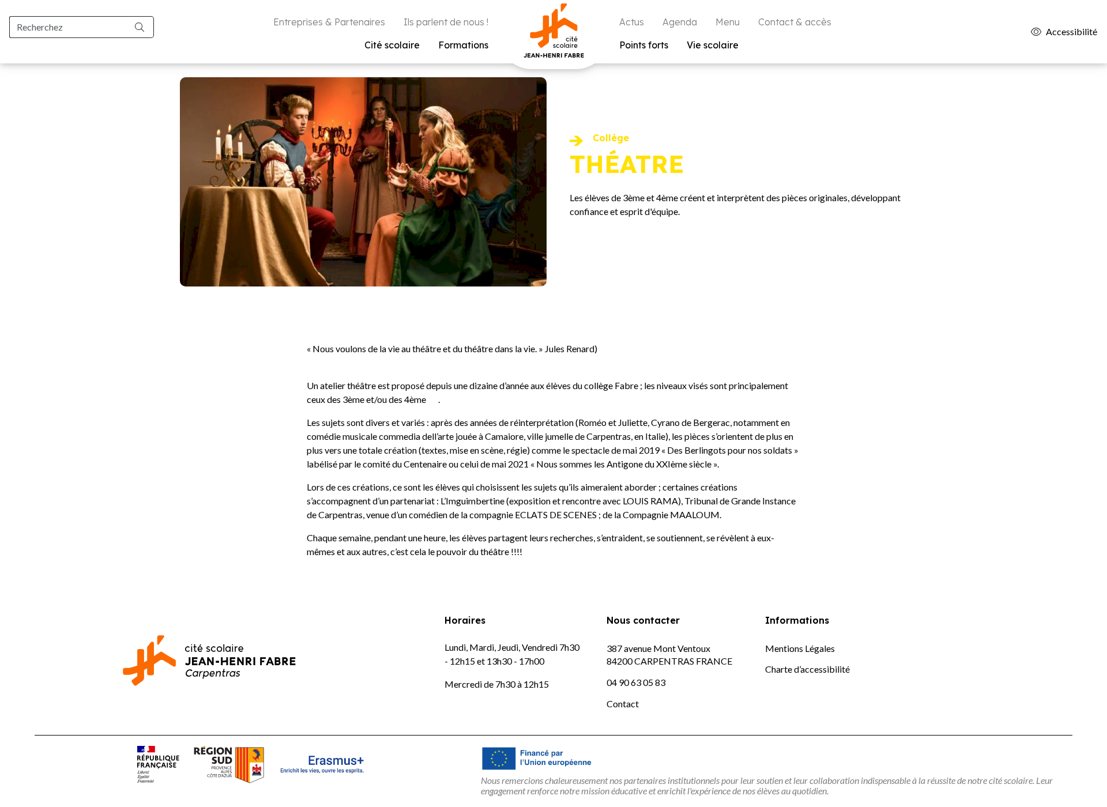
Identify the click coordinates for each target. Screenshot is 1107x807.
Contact (623, 703)
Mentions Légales (800, 648)
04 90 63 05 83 (636, 682)
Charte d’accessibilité (807, 668)
